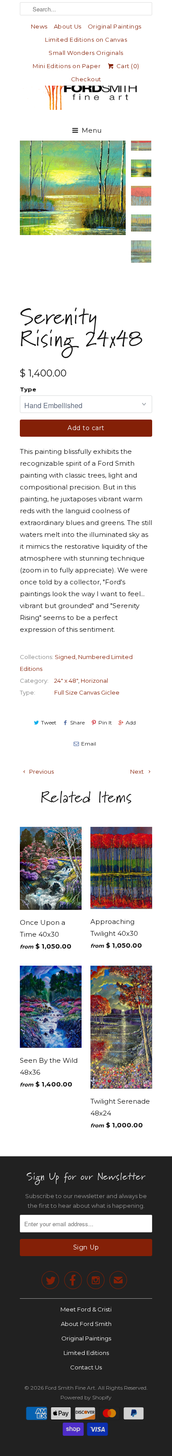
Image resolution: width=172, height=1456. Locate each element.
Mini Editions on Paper (67, 65)
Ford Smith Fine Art (70, 1387)
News (39, 26)
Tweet (48, 722)
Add (131, 722)
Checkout (86, 79)
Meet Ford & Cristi (86, 1309)
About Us (68, 26)
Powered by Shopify (86, 1397)
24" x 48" (66, 680)
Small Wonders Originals (86, 52)
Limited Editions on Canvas (86, 39)
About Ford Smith (86, 1323)
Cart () (127, 65)
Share (77, 722)
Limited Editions (86, 1352)
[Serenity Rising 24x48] (73, 188)
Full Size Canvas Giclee (87, 692)
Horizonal (94, 680)
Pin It (105, 722)
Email (88, 743)
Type (28, 389)
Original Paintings (115, 26)
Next (137, 771)
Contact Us (86, 1367)
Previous (41, 771)
